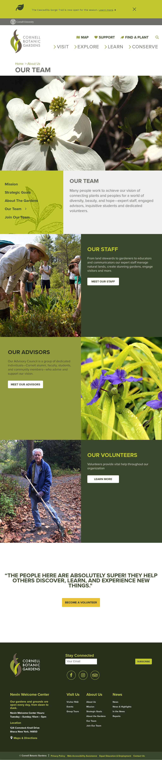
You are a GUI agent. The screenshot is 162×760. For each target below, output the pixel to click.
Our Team (13, 209)
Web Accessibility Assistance (82, 756)
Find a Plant (137, 37)
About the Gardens (21, 200)
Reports (117, 716)
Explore (88, 46)
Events (70, 706)
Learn (115, 46)
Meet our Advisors (25, 384)
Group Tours (73, 711)
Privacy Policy (58, 756)
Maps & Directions (25, 738)
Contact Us (139, 756)
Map (85, 37)
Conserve (145, 46)
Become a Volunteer (81, 602)
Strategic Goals (18, 192)
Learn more (106, 9)
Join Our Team (17, 217)
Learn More (103, 479)
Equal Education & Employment (115, 756)
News (115, 702)
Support (107, 37)
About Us (33, 63)
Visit (63, 46)
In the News (119, 711)
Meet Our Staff (103, 281)
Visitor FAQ (72, 702)
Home (19, 63)
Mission (11, 184)
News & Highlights (122, 706)
